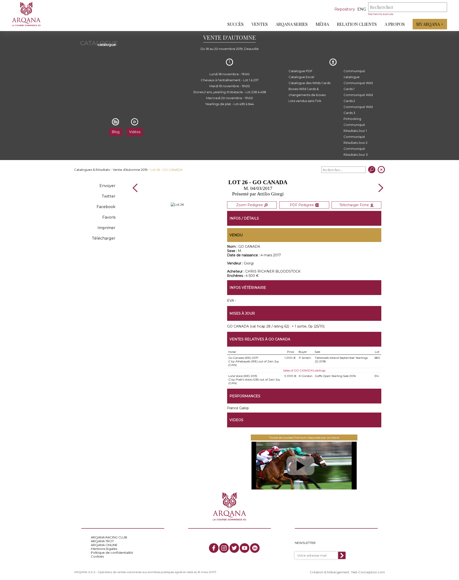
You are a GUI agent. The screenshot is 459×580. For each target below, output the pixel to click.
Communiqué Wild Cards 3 (358, 110)
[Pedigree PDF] (177, 204)
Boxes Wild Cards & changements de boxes (307, 92)
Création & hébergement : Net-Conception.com (347, 572)
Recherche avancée (380, 14)
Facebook (106, 206)
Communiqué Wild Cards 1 (358, 86)
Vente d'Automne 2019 (130, 170)
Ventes (259, 24)
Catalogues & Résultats (92, 170)
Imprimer (106, 228)
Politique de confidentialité (112, 552)
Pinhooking (352, 119)
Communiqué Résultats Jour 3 (356, 151)
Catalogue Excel (301, 77)
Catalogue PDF (300, 71)
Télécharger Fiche (354, 205)
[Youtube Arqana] (244, 548)
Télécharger (103, 238)
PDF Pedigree (302, 205)
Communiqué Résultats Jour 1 (355, 128)
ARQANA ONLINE (104, 545)
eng (361, 9)
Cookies (97, 556)
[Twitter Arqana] (234, 548)
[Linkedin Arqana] (255, 548)
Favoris (108, 217)
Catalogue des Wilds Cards (309, 83)
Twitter (108, 196)
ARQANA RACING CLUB (109, 537)
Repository (344, 9)
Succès (235, 24)
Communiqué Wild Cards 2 (358, 98)
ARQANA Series (292, 24)
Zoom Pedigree (249, 205)
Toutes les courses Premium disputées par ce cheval (304, 437)
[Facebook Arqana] (214, 548)
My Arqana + (429, 24)
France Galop (238, 408)
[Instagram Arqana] (224, 548)
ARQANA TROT (102, 541)
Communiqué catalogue (354, 74)
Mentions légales (104, 549)
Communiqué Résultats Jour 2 (355, 140)
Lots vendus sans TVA (305, 101)
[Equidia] (304, 465)
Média (322, 24)
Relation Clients (357, 24)
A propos (395, 24)
